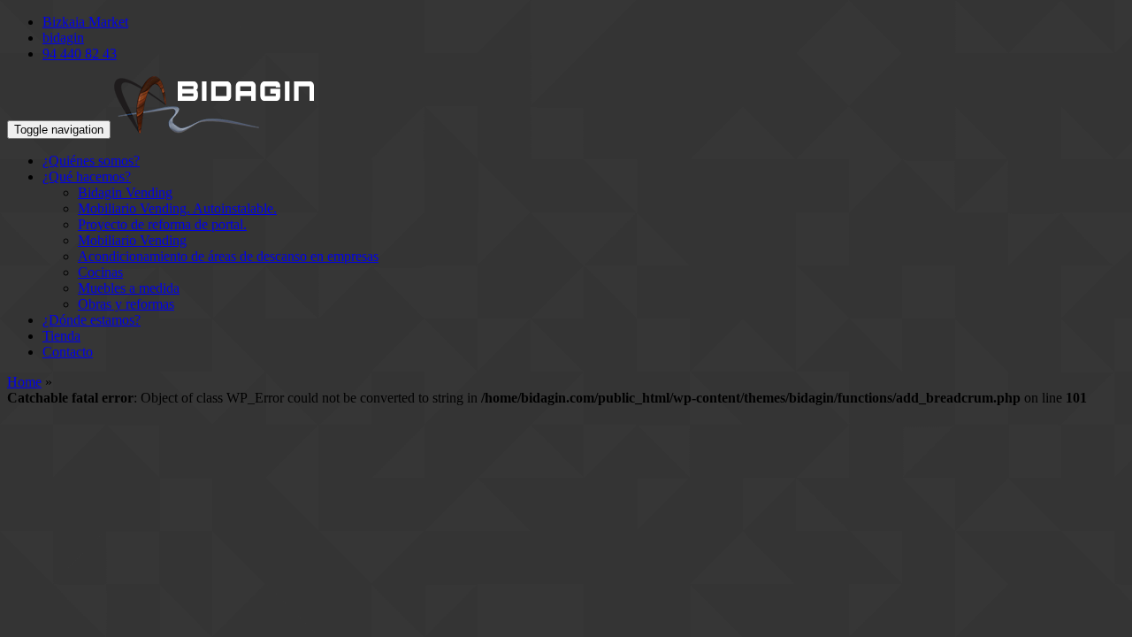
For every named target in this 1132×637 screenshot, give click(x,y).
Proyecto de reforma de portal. (162, 224)
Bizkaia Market (85, 21)
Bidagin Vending (125, 192)
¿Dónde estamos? (91, 319)
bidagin (63, 37)
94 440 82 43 (79, 53)
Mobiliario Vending (132, 240)
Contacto (67, 351)
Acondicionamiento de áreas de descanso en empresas (228, 256)
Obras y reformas (126, 303)
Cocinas (100, 272)
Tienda (61, 335)
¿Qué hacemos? (86, 176)
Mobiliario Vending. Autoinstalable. (177, 208)
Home (24, 381)
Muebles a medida (129, 287)
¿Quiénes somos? (91, 160)
